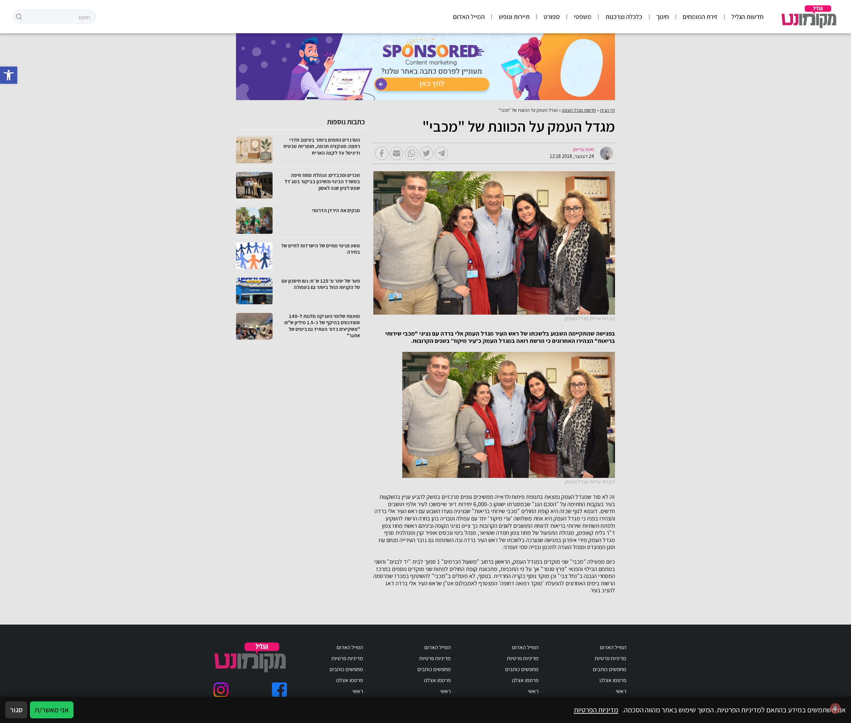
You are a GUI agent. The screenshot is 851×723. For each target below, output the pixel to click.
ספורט (552, 16)
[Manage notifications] (835, 708)
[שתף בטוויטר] (426, 153)
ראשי (621, 691)
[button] (8, 75)
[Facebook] (279, 690)
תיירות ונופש (514, 16)
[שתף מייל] (396, 153)
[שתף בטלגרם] (441, 153)
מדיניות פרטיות (610, 658)
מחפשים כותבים (609, 669)
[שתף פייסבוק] (381, 153)
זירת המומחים (700, 16)
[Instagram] (221, 690)
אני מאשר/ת (52, 709)
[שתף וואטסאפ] (411, 153)
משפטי (582, 16)
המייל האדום (469, 16)
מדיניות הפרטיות (596, 709)
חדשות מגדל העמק (579, 110)
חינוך (662, 16)
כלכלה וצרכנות (623, 16)
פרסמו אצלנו (612, 680)
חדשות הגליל (747, 16)
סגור (16, 709)
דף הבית (607, 110)
